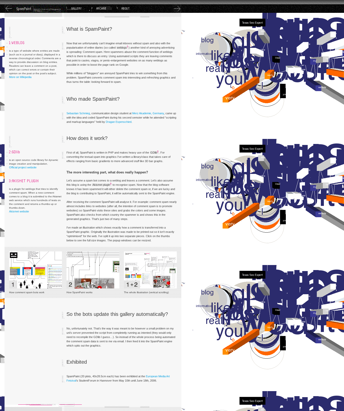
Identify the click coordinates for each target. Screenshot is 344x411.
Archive (104, 8)
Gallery (78, 8)
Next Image (177, 8)
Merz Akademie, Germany (148, 113)
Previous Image (9, 8)
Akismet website (19, 211)
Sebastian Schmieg (78, 113)
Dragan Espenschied (118, 121)
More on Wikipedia (20, 77)
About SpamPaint (129, 8)
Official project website (23, 167)
